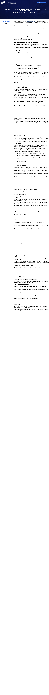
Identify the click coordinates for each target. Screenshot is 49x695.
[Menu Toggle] (46, 2)
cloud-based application (30, 21)
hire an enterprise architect (28, 297)
